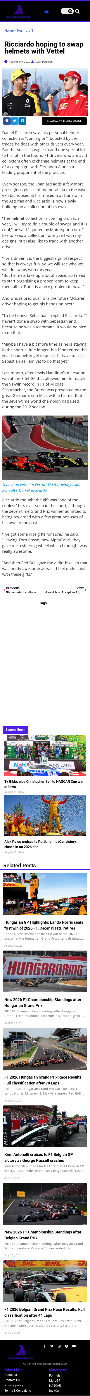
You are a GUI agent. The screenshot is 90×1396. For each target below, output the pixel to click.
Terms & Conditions (18, 1390)
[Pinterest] (66, 1346)
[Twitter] (51, 1346)
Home (9, 30)
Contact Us (12, 1380)
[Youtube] (74, 1346)
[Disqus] (45, 663)
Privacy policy (14, 1385)
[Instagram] (59, 1346)
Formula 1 (25, 30)
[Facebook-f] (44, 1346)
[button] (46, 11)
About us (11, 1375)
